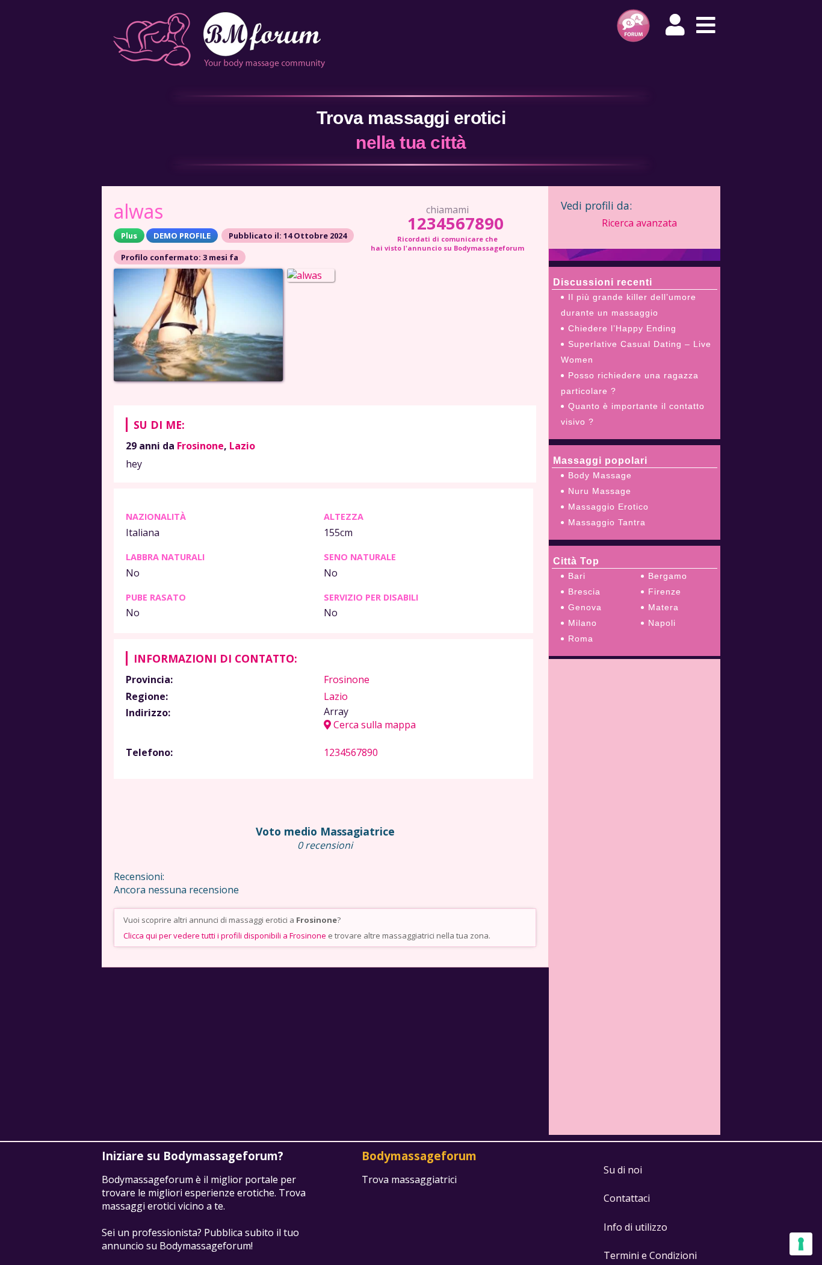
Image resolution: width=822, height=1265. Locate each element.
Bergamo (667, 576)
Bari (577, 576)
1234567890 (455, 223)
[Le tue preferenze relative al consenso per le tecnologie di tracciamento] (801, 1243)
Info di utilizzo (635, 1227)
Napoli (662, 623)
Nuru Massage (599, 491)
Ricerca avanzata (639, 223)
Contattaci (627, 1198)
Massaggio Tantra (607, 522)
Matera (663, 607)
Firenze (664, 591)
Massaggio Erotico (608, 506)
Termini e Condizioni (650, 1255)
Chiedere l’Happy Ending (622, 328)
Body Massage (600, 475)
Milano (582, 623)
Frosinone (200, 445)
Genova (585, 607)
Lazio (242, 445)
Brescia (584, 591)
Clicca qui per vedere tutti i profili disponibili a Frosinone (224, 935)
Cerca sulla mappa (373, 724)
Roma (580, 638)
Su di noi (623, 1169)
